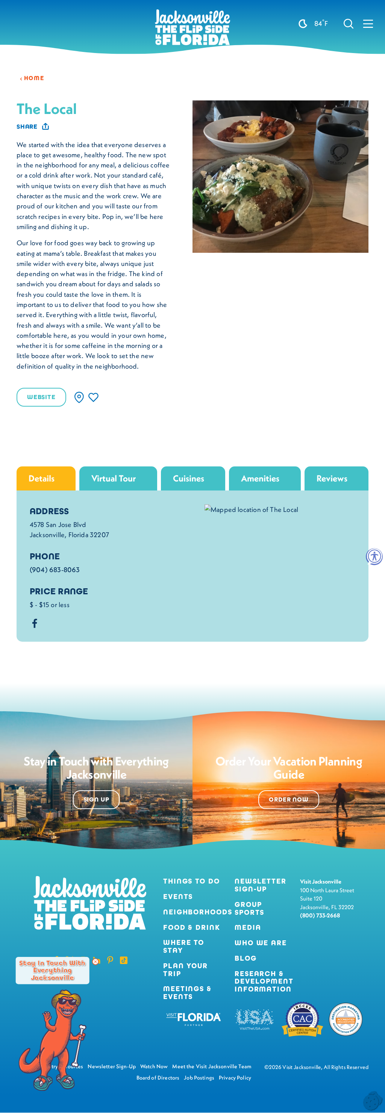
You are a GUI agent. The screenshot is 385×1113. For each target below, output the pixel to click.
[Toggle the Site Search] (348, 23)
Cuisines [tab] (188, 478)
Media (248, 928)
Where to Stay (183, 946)
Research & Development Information (264, 981)
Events (178, 897)
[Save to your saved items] (93, 397)
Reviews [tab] (332, 478)
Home (34, 78)
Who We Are (261, 943)
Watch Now (154, 1066)
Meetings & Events (187, 993)
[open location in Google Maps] (251, 508)
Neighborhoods (193, 912)
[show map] (79, 397)
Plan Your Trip (185, 970)
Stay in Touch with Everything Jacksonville (52, 970)
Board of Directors (158, 1077)
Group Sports (249, 909)
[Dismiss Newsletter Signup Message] (95, 961)
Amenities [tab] (260, 478)
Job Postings (199, 1077)
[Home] (192, 30)
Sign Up (96, 799)
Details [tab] (42, 478)
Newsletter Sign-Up (260, 885)
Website (41, 397)
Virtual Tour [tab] (113, 478)
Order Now (289, 799)
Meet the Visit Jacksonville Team (211, 1066)
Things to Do (191, 881)
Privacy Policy (235, 1077)
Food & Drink (191, 928)
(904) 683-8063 (55, 569)
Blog (246, 958)
